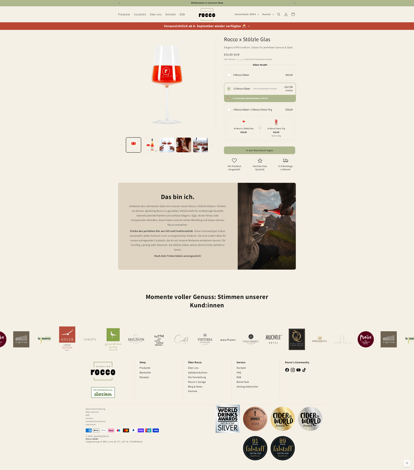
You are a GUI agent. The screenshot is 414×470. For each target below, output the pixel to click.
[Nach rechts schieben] (212, 145)
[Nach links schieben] (121, 145)
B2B (239, 377)
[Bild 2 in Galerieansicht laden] (150, 144)
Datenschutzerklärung (95, 409)
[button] (278, 14)
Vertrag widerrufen (247, 386)
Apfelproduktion (197, 372)
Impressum (91, 424)
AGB (87, 415)
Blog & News (195, 386)
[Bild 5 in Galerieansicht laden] (200, 144)
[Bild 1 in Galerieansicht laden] (133, 144)
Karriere (192, 391)
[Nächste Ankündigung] (294, 3)
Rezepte (144, 377)
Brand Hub (243, 382)
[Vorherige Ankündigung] (119, 3)
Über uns (193, 368)
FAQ (239, 372)
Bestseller (145, 372)
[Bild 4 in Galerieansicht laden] (183, 144)
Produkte (145, 368)
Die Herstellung (197, 377)
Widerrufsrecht (92, 412)
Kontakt (241, 368)
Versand (240, 59)
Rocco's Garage (197, 382)
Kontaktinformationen (96, 421)
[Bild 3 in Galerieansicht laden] (166, 144)
